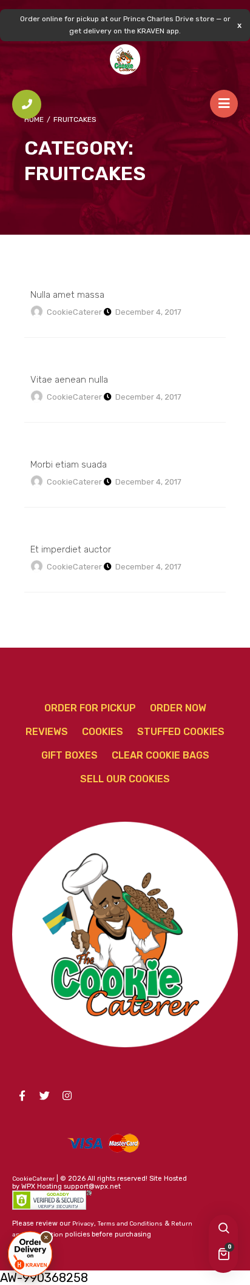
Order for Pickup (90, 708)
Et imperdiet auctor (70, 549)
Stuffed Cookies (181, 731)
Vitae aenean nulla (69, 379)
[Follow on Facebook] (22, 1096)
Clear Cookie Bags (160, 755)
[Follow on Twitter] (44, 1096)
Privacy (83, 1223)
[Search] (223, 1229)
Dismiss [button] (239, 25)
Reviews (46, 731)
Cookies (102, 731)
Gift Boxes (69, 755)
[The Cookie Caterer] (125, 59)
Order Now (178, 708)
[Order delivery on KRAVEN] (30, 1254)
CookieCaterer (74, 312)
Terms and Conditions (130, 1223)
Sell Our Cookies (125, 779)
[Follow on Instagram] (66, 1096)
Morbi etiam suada (68, 464)
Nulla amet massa (67, 294)
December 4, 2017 (148, 312)
